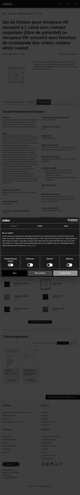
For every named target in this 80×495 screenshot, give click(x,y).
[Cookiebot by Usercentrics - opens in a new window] (69, 220)
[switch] (30, 265)
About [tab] (66, 226)
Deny (14, 273)
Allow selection (40, 273)
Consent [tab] (14, 226)
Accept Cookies (65, 273)
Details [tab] (40, 226)
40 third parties (17, 252)
